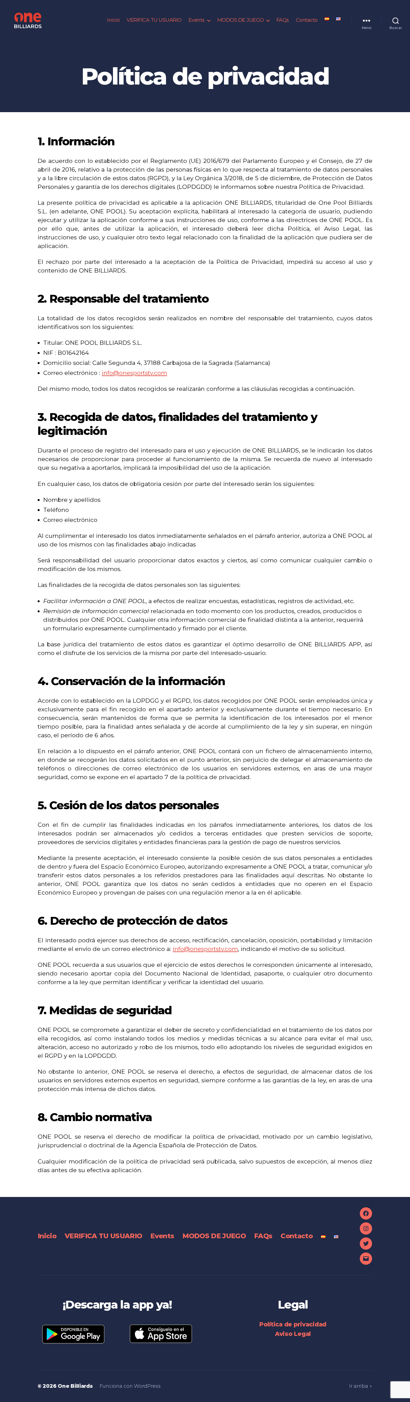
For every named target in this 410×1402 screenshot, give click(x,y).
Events (197, 20)
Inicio (113, 20)
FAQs (282, 20)
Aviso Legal (293, 1333)
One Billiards (75, 1386)
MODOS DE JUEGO (240, 20)
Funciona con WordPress (130, 1386)
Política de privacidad (292, 1324)
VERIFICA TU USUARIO (154, 20)
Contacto (307, 20)
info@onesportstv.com (134, 372)
